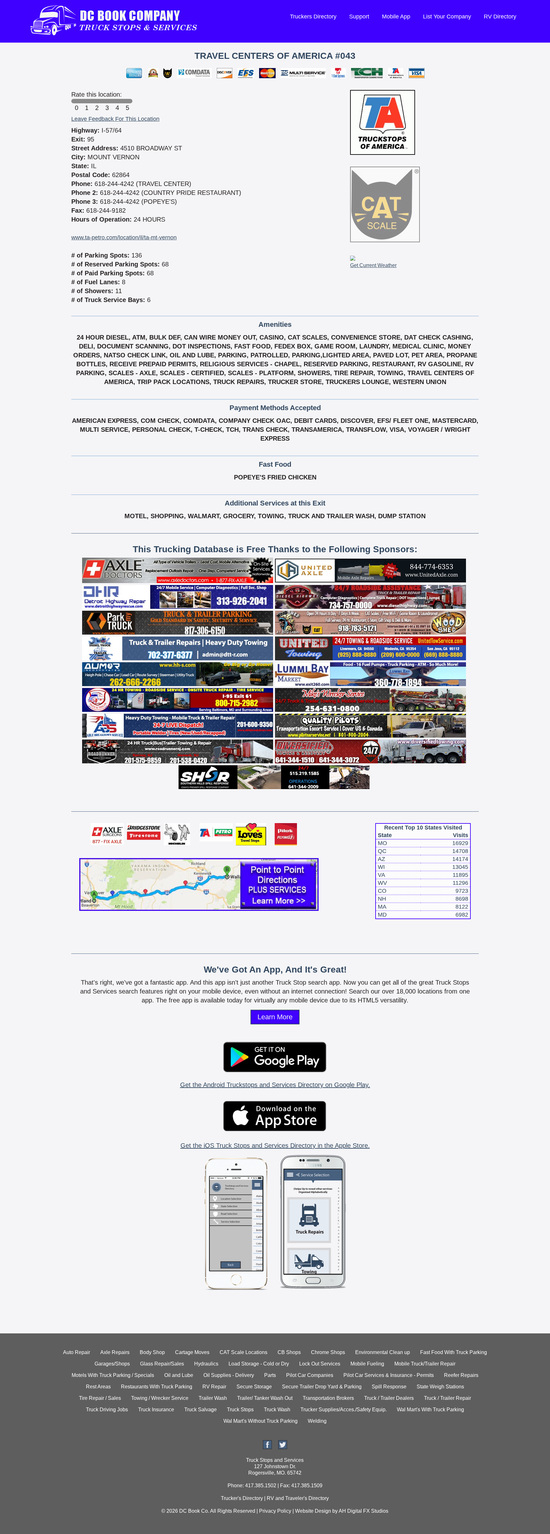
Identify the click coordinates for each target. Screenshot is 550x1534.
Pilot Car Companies (309, 1375)
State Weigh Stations (440, 1386)
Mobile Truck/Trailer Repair (424, 1363)
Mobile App (396, 16)
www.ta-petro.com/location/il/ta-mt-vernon (124, 237)
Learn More (275, 1017)
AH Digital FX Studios (363, 1511)
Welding (317, 1421)
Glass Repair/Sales (162, 1363)
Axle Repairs (115, 1352)
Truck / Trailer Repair (447, 1398)
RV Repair (214, 1386)
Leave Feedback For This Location (115, 119)
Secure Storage (254, 1386)
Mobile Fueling (367, 1363)
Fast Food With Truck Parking (453, 1352)
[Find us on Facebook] (267, 1447)
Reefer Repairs (461, 1375)
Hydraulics (206, 1363)
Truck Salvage (200, 1409)
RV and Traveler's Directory (298, 1498)
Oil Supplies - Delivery (228, 1375)
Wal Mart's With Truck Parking (430, 1409)
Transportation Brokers (328, 1398)
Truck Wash (277, 1409)
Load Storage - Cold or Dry (259, 1363)
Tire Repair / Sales (100, 1398)
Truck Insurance (156, 1409)
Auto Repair (76, 1352)
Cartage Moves (192, 1352)
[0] (76, 101)
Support (359, 16)
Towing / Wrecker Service (159, 1398)
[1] (86, 101)
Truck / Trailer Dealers (389, 1398)
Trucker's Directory (242, 1498)
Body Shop (152, 1352)
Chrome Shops (328, 1352)
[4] (117, 101)
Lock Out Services (319, 1363)
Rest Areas (98, 1386)
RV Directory (500, 16)
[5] (127, 101)
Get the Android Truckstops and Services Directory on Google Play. (275, 1084)
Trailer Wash (213, 1398)
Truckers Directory (313, 16)
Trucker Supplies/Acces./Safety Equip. (343, 1409)
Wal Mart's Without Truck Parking (260, 1421)
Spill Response (389, 1386)
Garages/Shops (112, 1363)
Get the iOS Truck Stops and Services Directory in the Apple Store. (275, 1145)
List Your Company (447, 16)
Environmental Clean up (382, 1352)
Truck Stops (240, 1409)
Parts (270, 1375)
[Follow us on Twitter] (282, 1447)
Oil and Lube (178, 1375)
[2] (97, 101)
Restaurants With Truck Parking (156, 1386)
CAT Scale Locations (243, 1352)
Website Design (313, 1511)
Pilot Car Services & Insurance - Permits (388, 1375)
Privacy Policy (275, 1511)
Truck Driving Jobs (107, 1409)
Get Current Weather (373, 265)
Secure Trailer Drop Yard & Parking (322, 1386)
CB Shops (289, 1352)
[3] (107, 101)
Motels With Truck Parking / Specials (113, 1375)
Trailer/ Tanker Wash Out (265, 1398)
